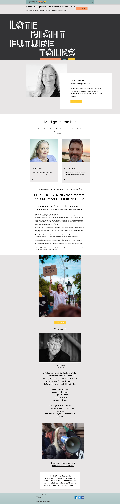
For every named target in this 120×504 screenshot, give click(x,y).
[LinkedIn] (32, 179)
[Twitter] (79, 497)
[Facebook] (82, 497)
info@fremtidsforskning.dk (44, 501)
